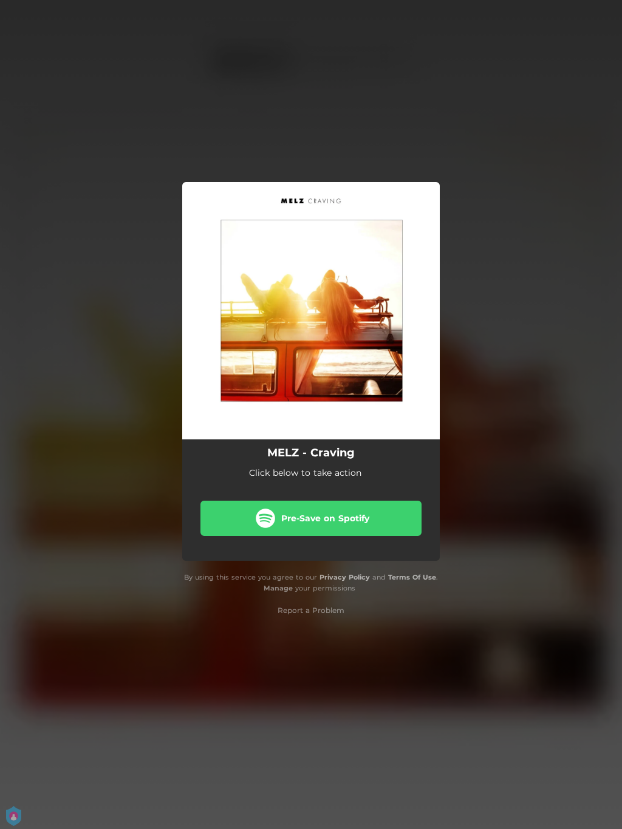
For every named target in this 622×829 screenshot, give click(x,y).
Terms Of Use (412, 577)
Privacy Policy (345, 577)
